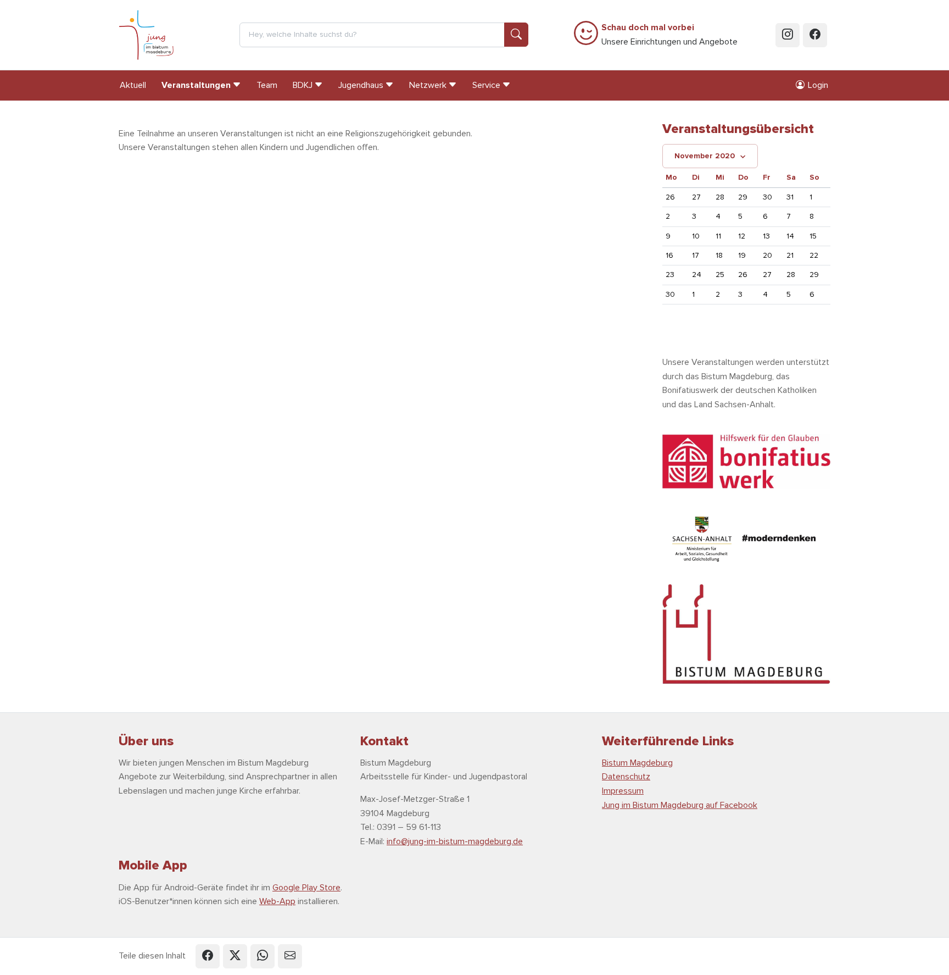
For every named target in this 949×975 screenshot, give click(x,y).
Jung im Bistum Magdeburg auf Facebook (679, 805)
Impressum (623, 790)
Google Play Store (306, 887)
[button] (208, 956)
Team (266, 85)
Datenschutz (626, 776)
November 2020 (704, 155)
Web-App (277, 901)
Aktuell (133, 85)
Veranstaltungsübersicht (738, 129)
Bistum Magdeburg (637, 762)
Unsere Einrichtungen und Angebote (669, 34)
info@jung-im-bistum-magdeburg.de (455, 841)
